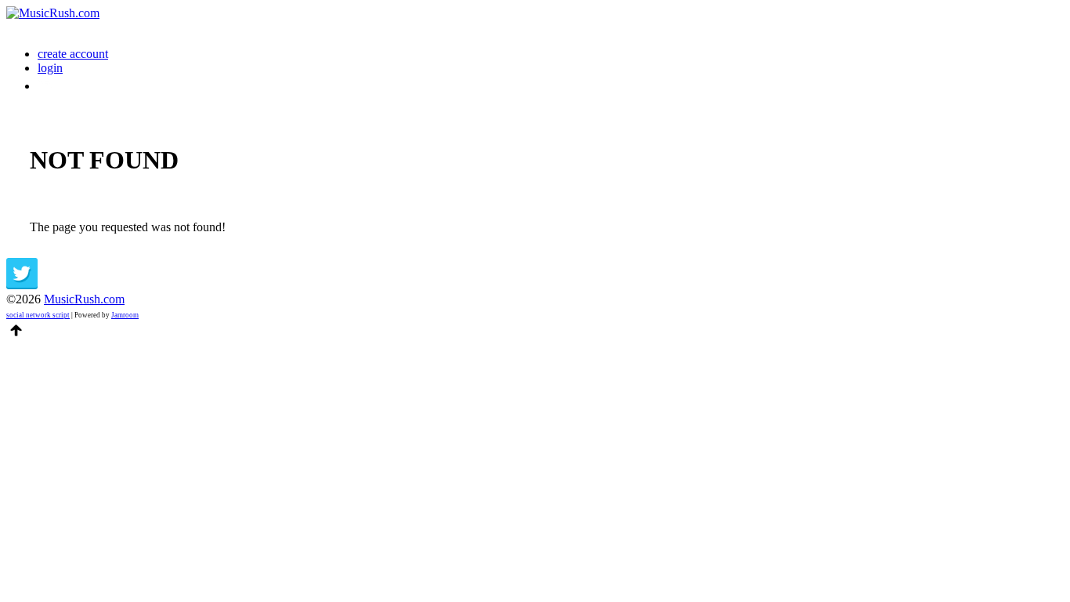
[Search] (46, 85)
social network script (38, 315)
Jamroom (125, 315)
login (50, 67)
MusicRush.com (84, 299)
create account (73, 53)
